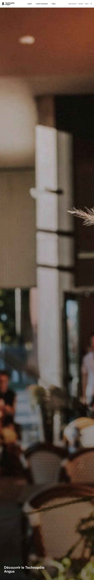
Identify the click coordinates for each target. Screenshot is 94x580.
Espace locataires (72, 3)
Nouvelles (80, 3)
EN (91, 3)
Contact (86, 3)
